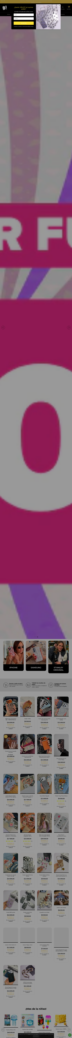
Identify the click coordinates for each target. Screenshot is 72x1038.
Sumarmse (24, 23)
